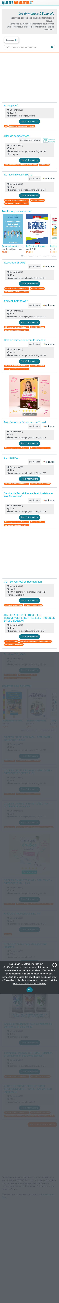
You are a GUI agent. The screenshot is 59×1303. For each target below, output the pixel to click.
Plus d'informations (29, 121)
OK (29, 990)
